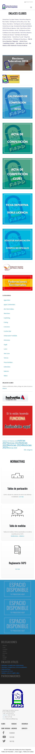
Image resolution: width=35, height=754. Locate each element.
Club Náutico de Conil (22, 43)
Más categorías (28, 450)
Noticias (6, 358)
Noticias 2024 (14, 445)
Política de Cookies (28, 751)
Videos (5, 375)
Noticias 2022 (13, 443)
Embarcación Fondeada (10, 335)
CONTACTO (24, 728)
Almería (5, 645)
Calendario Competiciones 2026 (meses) (12, 665)
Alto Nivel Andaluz (9, 309)
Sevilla (4, 659)
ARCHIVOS (14, 728)
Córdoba (5, 649)
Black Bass (7, 313)
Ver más (17, 569)
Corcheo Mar (7, 331)
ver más (21, 496)
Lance (5, 349)
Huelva (4, 651)
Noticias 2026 (12, 448)
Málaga (5, 657)
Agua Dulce (7, 300)
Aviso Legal (18, 751)
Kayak (5, 344)
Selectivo (6, 371)
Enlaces (5, 388)
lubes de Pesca (6, 669)
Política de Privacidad (7, 751)
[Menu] (31, 7)
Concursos (7, 327)
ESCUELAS (13, 724)
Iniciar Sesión (29, 2)
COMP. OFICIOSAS (5, 728)
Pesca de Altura (8, 362)
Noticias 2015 (6, 441)
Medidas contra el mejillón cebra (10, 673)
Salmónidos (7, 367)
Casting (6, 322)
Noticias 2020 (14, 441)
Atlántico (21, 536)
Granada (5, 653)
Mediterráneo (14, 536)
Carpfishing (7, 318)
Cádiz (4, 647)
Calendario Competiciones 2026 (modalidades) (14, 667)
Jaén (4, 655)
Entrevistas (7, 340)
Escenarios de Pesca (7, 671)
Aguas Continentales (9, 304)
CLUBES (3, 724)
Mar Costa (7, 353)
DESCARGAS (25, 724)
